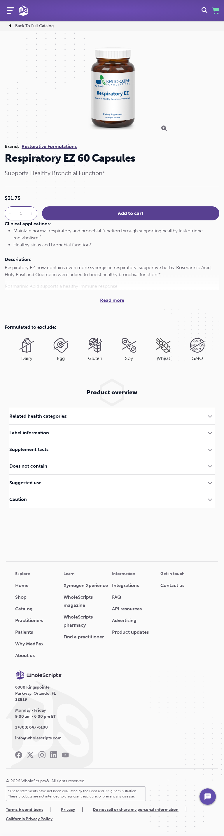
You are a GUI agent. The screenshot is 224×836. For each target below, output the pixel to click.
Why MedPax (29, 644)
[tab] (112, 416)
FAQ (116, 597)
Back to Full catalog (34, 25)
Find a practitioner (84, 637)
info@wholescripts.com (38, 738)
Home (22, 585)
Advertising (124, 620)
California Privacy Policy (29, 818)
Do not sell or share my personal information (135, 809)
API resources (127, 609)
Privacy (68, 809)
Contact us (172, 585)
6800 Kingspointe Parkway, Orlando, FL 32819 (35, 693)
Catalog (24, 609)
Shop (21, 597)
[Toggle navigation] (10, 10)
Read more (112, 300)
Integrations (125, 585)
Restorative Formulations (49, 146)
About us (25, 655)
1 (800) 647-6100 (31, 727)
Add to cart (131, 213)
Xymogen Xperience (86, 585)
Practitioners (29, 620)
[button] (112, 416)
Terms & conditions (24, 809)
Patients (24, 632)
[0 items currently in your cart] (215, 11)
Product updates (130, 632)
